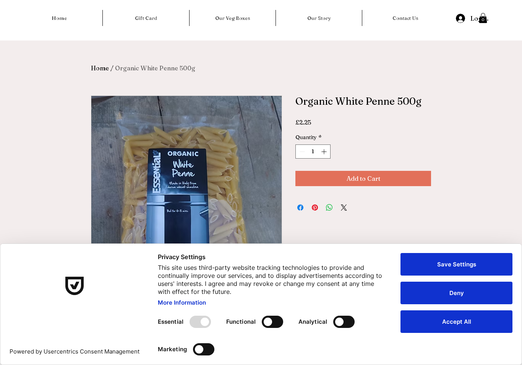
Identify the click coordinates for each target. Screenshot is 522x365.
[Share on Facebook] (300, 207)
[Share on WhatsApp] (329, 207)
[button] (483, 18)
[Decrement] (301, 151)
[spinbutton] (313, 151)
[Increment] (324, 151)
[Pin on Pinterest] (314, 207)
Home (100, 68)
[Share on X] (344, 207)
